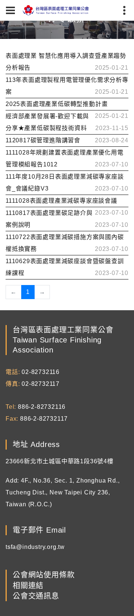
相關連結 (28, 586)
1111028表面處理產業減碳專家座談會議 (61, 201)
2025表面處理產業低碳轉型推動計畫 (57, 104)
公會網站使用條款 (43, 575)
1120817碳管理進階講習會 (43, 140)
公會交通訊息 (36, 596)
